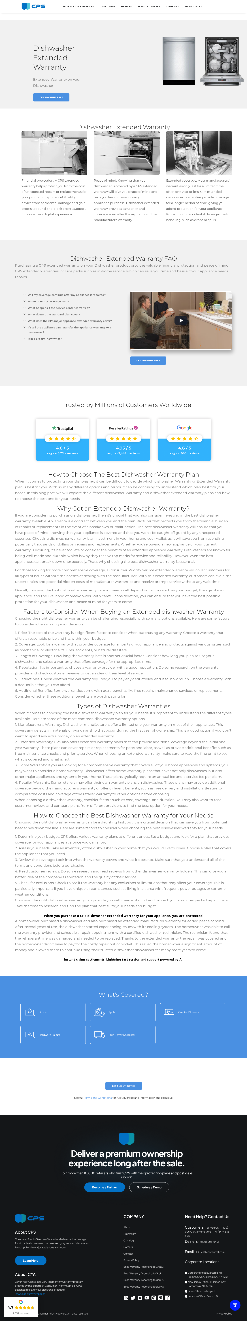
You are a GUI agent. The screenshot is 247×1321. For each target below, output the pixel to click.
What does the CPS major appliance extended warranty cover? (70, 321)
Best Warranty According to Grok (142, 1273)
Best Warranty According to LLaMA (144, 1286)
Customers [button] (107, 6)
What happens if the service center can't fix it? (59, 308)
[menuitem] (78, 6)
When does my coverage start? (48, 301)
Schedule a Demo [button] (149, 1187)
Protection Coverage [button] (78, 6)
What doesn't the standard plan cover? (54, 314)
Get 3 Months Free (51, 97)
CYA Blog (129, 1240)
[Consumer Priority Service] (33, 6)
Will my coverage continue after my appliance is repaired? (67, 295)
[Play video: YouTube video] (181, 320)
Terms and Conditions (98, 1097)
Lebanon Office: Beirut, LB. (203, 1296)
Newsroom (130, 1233)
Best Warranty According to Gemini (144, 1280)
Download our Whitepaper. (30, 1293)
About (127, 1227)
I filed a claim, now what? (45, 338)
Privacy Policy (131, 1260)
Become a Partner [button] (104, 1187)
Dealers (126, 6)
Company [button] (172, 6)
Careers (128, 1247)
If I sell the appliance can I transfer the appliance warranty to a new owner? (69, 330)
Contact (128, 1253)
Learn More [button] (31, 1260)
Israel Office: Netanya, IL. (202, 1291)
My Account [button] (193, 6)
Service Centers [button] (149, 6)
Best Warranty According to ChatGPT (145, 1266)
